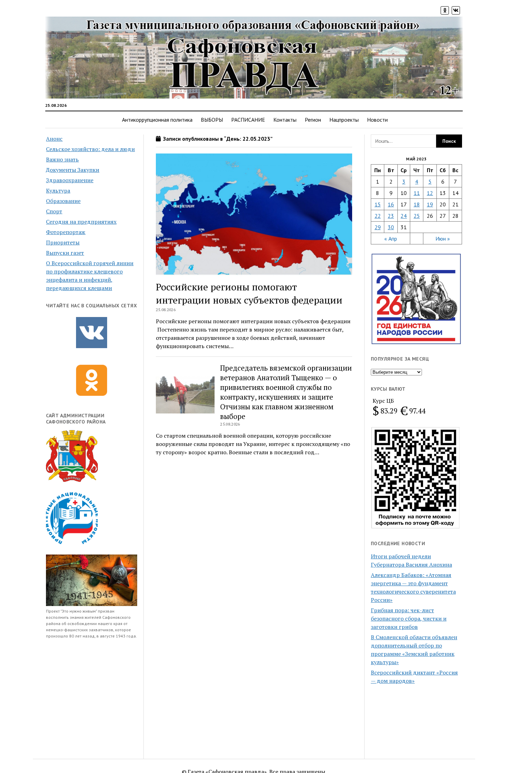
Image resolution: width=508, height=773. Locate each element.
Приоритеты (62, 242)
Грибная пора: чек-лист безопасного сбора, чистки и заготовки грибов (408, 618)
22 (378, 215)
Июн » (442, 238)
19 (430, 204)
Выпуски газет (65, 253)
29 (378, 227)
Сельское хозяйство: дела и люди (90, 149)
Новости (377, 119)
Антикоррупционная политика (157, 119)
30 (391, 227)
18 (417, 204)
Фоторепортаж (65, 232)
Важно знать (62, 159)
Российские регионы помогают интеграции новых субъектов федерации (249, 293)
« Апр (390, 238)
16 (391, 204)
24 (404, 215)
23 (391, 215)
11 (417, 192)
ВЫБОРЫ (212, 119)
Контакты (285, 119)
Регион (313, 119)
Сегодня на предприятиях (81, 221)
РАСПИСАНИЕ (248, 119)
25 (417, 215)
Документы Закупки (72, 170)
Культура (58, 190)
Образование (63, 201)
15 (378, 204)
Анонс (54, 138)
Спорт (54, 211)
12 (430, 192)
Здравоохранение (69, 180)
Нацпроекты (344, 119)
